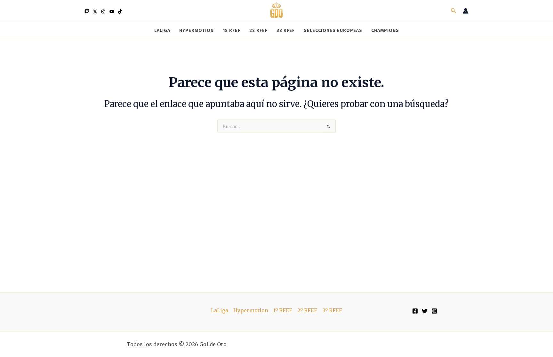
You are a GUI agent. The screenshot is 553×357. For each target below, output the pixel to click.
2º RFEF (307, 310)
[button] (453, 11)
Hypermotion (250, 310)
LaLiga (219, 310)
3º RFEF (332, 310)
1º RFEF (282, 310)
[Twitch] (86, 11)
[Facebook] (415, 311)
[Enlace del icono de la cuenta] (466, 11)
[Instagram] (103, 11)
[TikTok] (120, 11)
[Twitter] (95, 11)
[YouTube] (111, 11)
